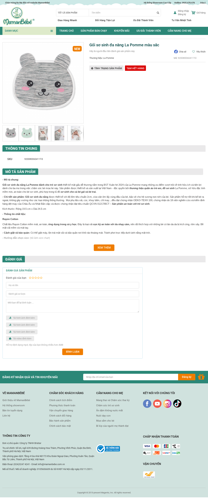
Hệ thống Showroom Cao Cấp (157, 2)
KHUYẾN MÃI (122, 30)
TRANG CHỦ (66, 30)
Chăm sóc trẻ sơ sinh (107, 405)
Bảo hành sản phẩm (60, 420)
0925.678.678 (188, 2)
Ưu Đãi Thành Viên (143, 20)
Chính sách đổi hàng (60, 415)
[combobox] (125, 12)
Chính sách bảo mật (60, 425)
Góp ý (203, 2)
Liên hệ (6, 415)
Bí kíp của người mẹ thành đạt (112, 425)
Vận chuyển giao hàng (61, 410)
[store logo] (18, 16)
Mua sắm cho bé (105, 420)
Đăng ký (182, 14)
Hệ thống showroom (13, 405)
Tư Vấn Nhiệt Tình (181, 20)
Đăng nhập (183, 11)
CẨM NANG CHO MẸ (179, 30)
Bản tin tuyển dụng (12, 410)
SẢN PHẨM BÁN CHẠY (94, 30)
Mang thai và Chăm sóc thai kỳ (113, 400)
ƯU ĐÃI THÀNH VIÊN (148, 30)
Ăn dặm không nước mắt (109, 410)
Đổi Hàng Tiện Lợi (105, 20)
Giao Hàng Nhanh (67, 20)
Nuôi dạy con (103, 415)
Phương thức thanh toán (62, 405)
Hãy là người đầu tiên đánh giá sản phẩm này (112, 51)
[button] (10, 133)
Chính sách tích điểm (60, 400)
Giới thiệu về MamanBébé (16, 400)
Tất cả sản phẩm (67, 12)
